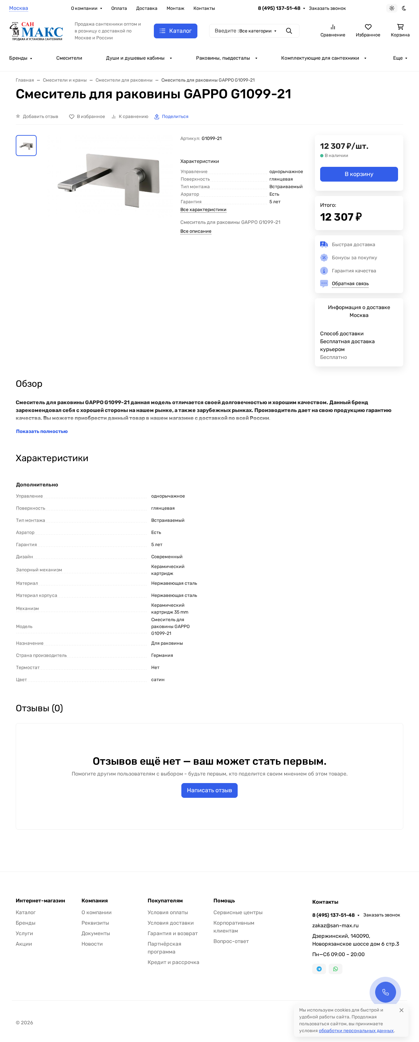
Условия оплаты (168, 912)
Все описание (195, 231)
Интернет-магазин (40, 900)
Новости (92, 944)
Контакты (204, 8)
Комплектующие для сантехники (320, 58)
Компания (95, 900)
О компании (84, 8)
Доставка (146, 8)
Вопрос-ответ (231, 941)
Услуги (24, 933)
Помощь (224, 900)
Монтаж (175, 8)
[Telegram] (319, 969)
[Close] (401, 1010)
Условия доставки (171, 923)
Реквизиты (95, 923)
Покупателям (165, 900)
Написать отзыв (209, 790)
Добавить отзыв (40, 116)
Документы (96, 933)
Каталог (26, 912)
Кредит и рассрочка (173, 962)
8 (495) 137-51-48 (279, 8)
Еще (398, 58)
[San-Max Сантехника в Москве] (36, 30)
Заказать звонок (327, 8)
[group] (110, 213)
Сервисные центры (238, 912)
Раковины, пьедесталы (223, 58)
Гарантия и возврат (173, 933)
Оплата (119, 8)
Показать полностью (42, 431)
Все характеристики (203, 209)
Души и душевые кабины (135, 58)
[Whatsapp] (335, 969)
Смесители (69, 58)
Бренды (18, 58)
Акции (24, 944)
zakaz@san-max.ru (335, 925)
